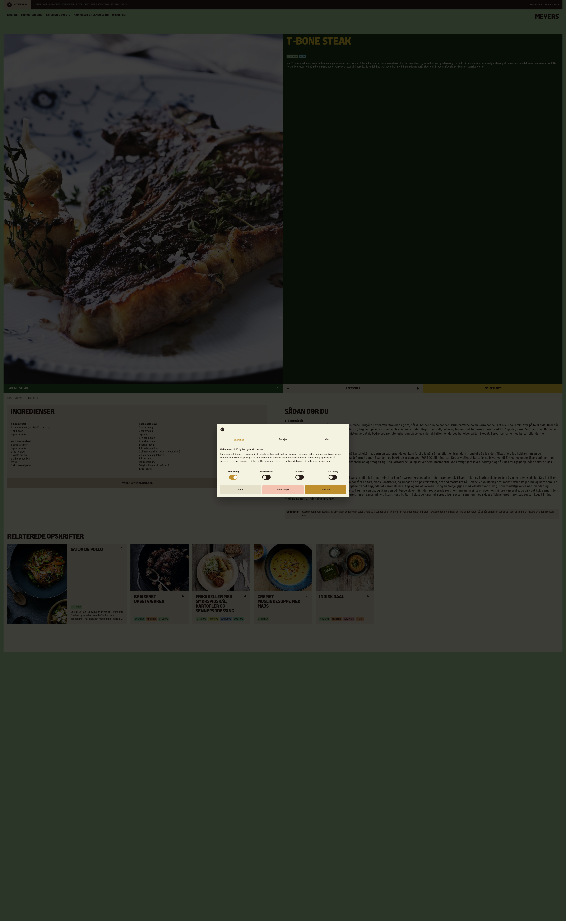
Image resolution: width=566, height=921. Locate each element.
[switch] (266, 477)
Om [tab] (327, 439)
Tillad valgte (283, 489)
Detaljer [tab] (283, 439)
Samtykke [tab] (239, 439)
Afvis (240, 489)
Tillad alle (325, 489)
